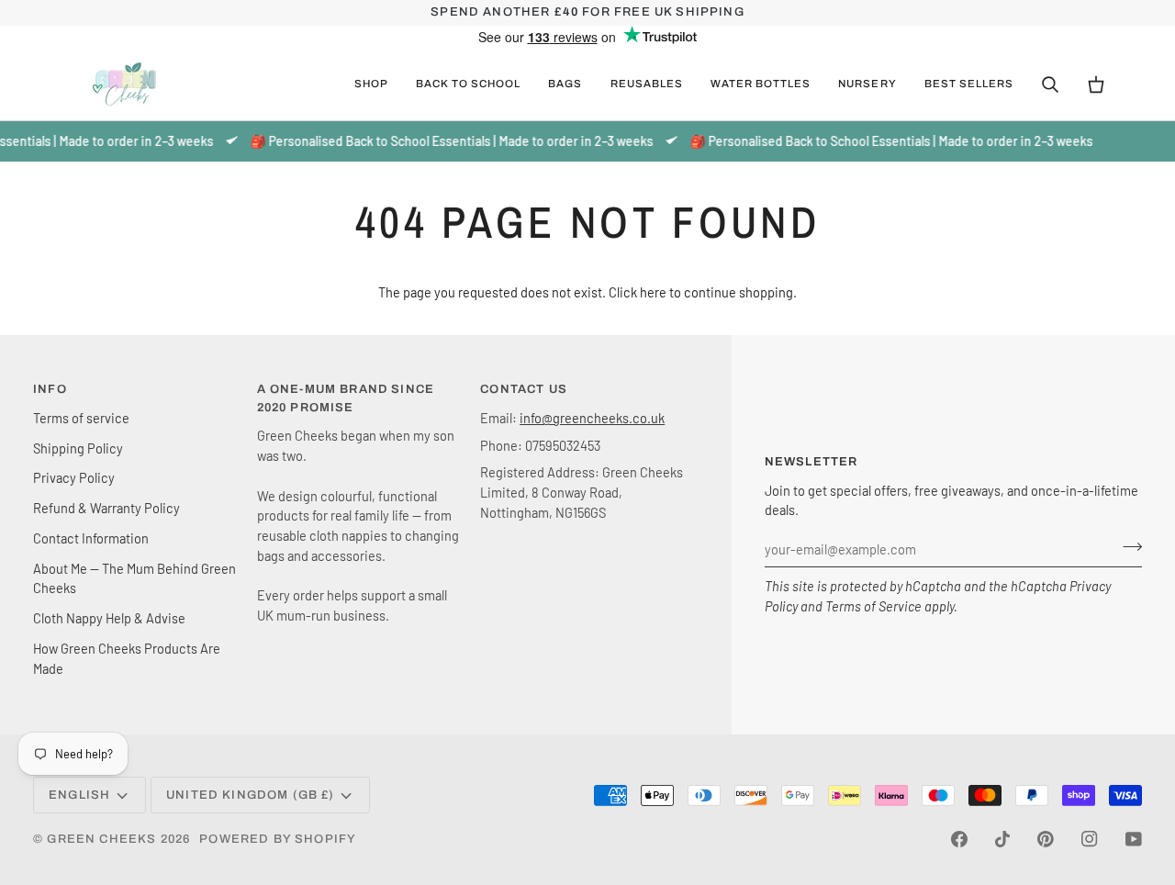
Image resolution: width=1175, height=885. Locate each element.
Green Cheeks (103, 839)
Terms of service (81, 417)
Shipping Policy (78, 448)
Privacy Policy (74, 477)
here (653, 292)
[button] (371, 84)
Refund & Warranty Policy (106, 507)
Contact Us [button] (523, 389)
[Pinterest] (1045, 839)
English (79, 795)
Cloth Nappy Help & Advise (109, 618)
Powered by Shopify (277, 839)
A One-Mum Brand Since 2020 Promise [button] (346, 398)
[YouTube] (1133, 839)
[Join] (1127, 546)
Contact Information (91, 538)
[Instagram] (1089, 839)
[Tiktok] (1002, 839)
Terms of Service (873, 606)
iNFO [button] (50, 389)
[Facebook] (959, 839)
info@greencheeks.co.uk (592, 417)
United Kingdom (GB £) (250, 795)
